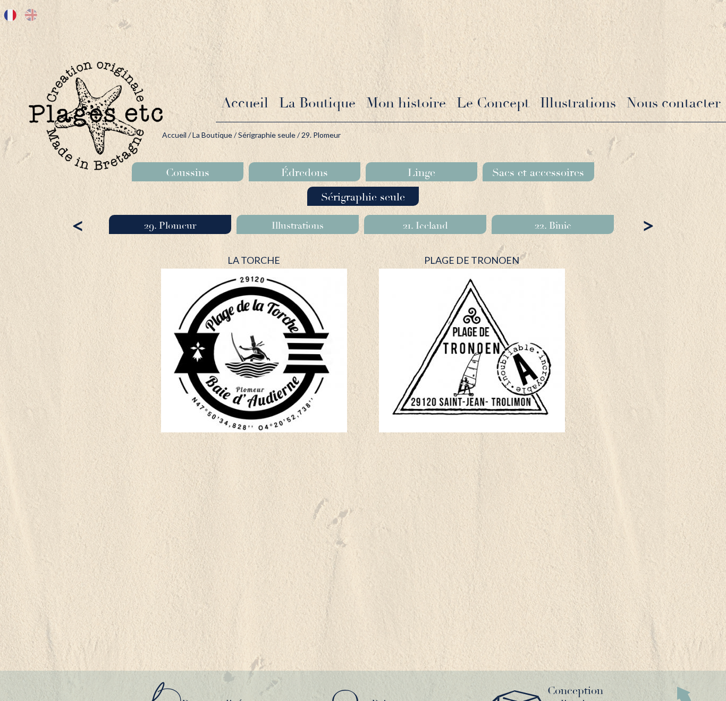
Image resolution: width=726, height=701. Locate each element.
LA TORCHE (253, 260)
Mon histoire (406, 103)
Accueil (244, 103)
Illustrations (578, 103)
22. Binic (553, 225)
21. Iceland (425, 225)
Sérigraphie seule (267, 134)
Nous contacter (674, 103)
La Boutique (317, 103)
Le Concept (493, 103)
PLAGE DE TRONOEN (471, 260)
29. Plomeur (170, 225)
